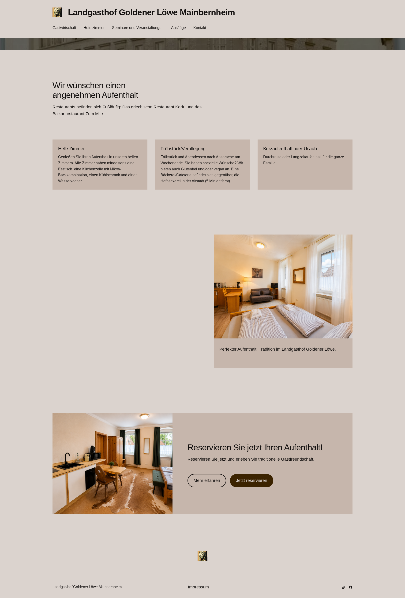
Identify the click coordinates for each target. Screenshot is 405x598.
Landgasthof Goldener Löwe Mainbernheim (151, 12)
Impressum (198, 587)
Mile (99, 113)
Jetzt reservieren (251, 480)
